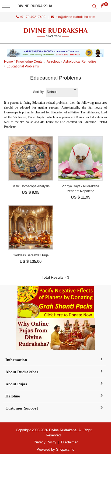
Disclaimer (69, 442)
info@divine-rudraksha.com (74, 17)
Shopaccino (65, 449)
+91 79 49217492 (32, 17)
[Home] (56, 32)
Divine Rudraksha (35, 6)
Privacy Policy (45, 442)
